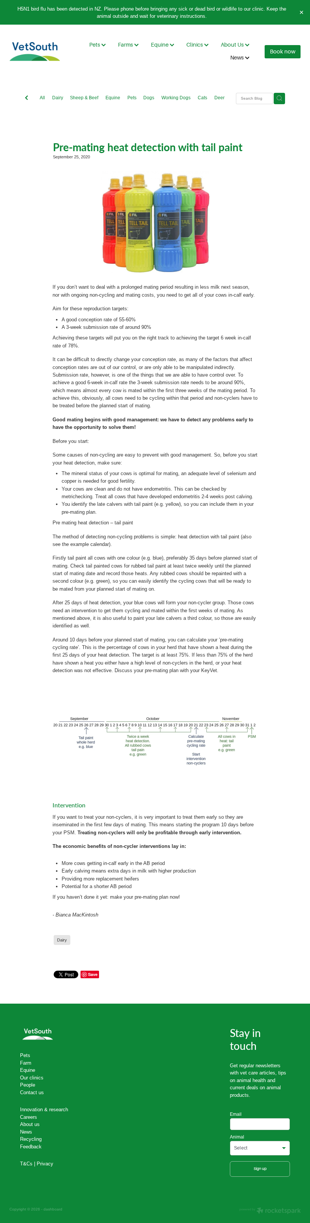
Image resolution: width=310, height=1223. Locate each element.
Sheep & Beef (84, 97)
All (42, 97)
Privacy (45, 1163)
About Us (233, 45)
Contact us (32, 1092)
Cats (202, 97)
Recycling (31, 1139)
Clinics (195, 45)
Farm (25, 1063)
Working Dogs (176, 97)
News (237, 58)
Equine (160, 45)
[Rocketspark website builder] (270, 1211)
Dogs (148, 97)
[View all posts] (26, 98)
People (27, 1085)
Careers (28, 1117)
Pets (95, 45)
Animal (237, 1137)
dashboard (52, 1209)
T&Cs (26, 1163)
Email (236, 1114)
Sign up (260, 1169)
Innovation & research (44, 1109)
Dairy (57, 97)
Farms (126, 45)
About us (30, 1124)
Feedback (31, 1146)
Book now (282, 51)
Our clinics (31, 1077)
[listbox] (260, 1148)
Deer (219, 97)
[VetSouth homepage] (38, 51)
